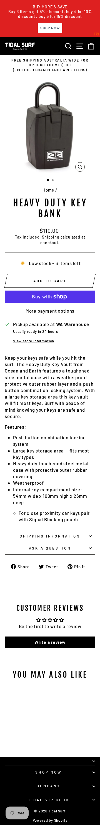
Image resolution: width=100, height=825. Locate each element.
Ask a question (50, 548)
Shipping (50, 237)
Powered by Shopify (50, 820)
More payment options (50, 311)
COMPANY (49, 786)
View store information (33, 341)
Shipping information (50, 536)
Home (48, 189)
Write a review (50, 642)
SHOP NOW (48, 772)
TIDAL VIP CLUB (48, 800)
